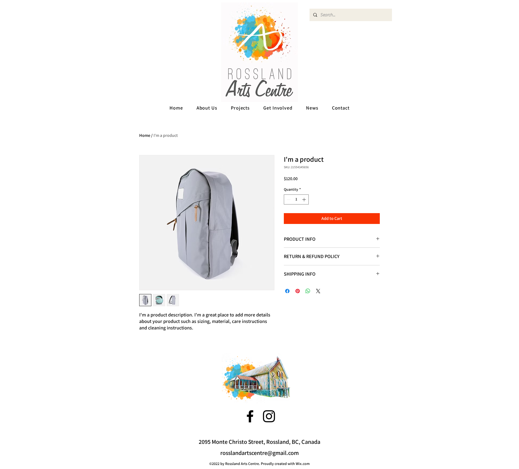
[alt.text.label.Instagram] (269, 416)
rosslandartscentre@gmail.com (259, 453)
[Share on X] (318, 291)
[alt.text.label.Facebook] (250, 416)
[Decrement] (288, 199)
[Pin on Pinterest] (297, 291)
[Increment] (304, 199)
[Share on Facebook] (287, 291)
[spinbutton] (296, 199)
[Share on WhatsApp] (308, 291)
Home (144, 135)
